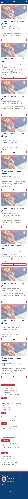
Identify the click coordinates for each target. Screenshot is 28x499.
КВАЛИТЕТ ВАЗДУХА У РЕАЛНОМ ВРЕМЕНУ (11, 401)
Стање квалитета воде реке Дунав (13, 22)
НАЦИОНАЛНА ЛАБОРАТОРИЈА (8, 464)
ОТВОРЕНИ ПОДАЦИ (6, 458)
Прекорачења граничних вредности (10, 405)
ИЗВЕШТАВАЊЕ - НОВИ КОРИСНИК (9, 390)
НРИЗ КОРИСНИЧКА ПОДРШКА (8, 392)
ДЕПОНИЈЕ (3, 430)
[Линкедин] (17, 491)
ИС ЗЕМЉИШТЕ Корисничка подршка (10, 445)
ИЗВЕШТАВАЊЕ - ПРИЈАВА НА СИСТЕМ (10, 388)
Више (14, 77)
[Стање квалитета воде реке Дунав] (14, 12)
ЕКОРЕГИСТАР (4, 460)
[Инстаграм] (10, 491)
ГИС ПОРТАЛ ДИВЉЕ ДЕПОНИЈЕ (8, 435)
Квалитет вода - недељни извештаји (10, 418)
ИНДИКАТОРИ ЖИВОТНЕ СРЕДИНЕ (9, 462)
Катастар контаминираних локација (10, 447)
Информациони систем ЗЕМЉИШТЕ (10, 443)
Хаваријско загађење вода (8, 420)
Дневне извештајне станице (8, 416)
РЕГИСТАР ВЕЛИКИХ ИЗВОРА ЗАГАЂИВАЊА (11, 394)
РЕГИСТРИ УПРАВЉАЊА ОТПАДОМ (9, 426)
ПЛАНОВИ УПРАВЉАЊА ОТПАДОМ (9, 428)
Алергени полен (5, 409)
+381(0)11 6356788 (5, 487)
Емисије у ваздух (5, 407)
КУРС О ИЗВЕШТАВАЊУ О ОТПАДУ (9, 437)
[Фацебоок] (13, 491)
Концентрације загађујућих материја (11, 403)
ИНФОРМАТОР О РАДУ (6, 456)
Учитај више (14, 381)
